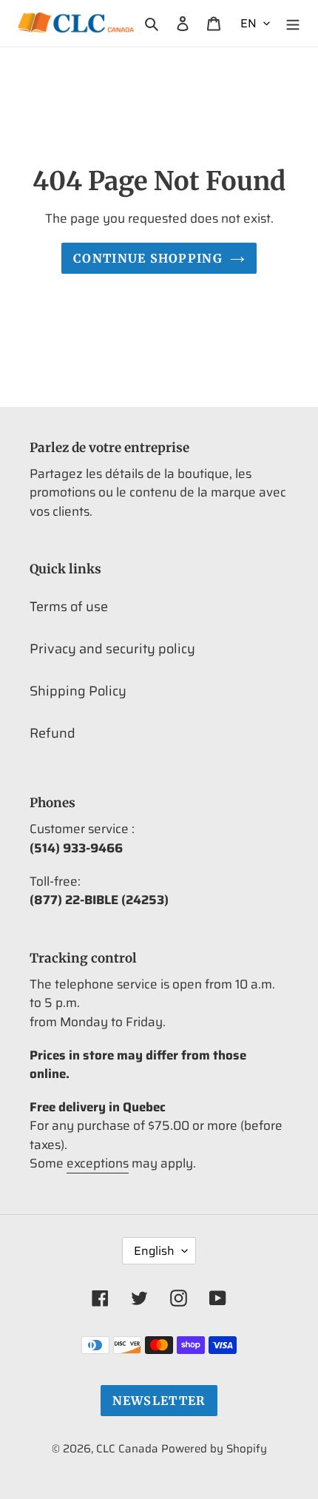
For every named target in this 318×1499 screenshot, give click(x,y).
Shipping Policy (78, 691)
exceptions (98, 1163)
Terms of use (69, 606)
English (154, 1251)
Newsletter (159, 1400)
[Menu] (292, 23)
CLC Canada (127, 1449)
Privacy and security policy (112, 649)
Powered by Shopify (214, 1449)
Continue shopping (148, 258)
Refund (52, 733)
